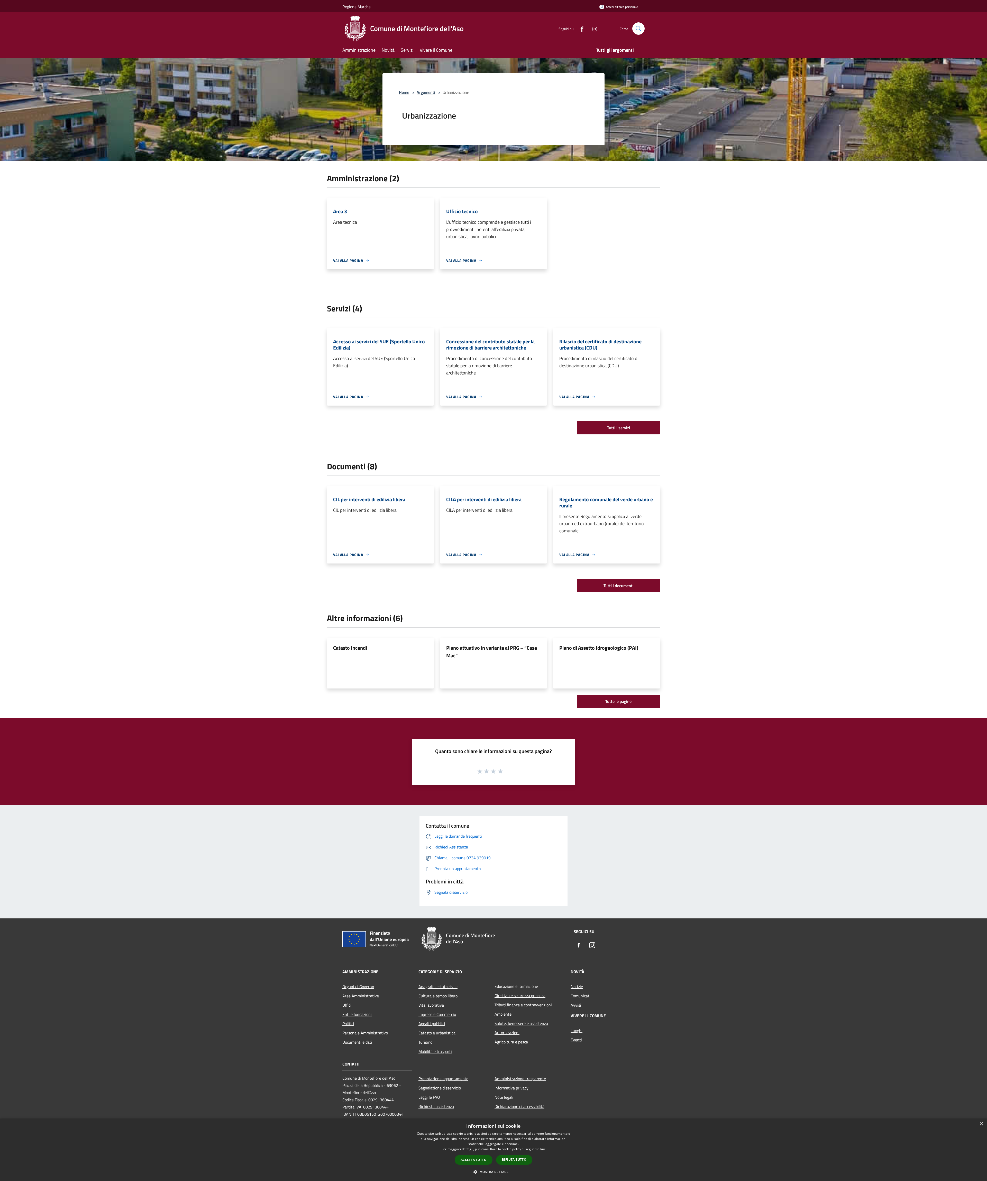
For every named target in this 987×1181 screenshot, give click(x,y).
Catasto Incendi (350, 648)
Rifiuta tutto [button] (514, 1159)
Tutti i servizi (618, 428)
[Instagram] (593, 28)
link (542, 1149)
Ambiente (503, 1014)
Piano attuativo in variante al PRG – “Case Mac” (491, 651)
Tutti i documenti (619, 586)
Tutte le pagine (618, 701)
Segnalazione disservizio (439, 1088)
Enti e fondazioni (357, 1014)
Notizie (577, 986)
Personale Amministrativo (365, 1033)
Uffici (346, 1005)
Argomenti (426, 92)
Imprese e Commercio (437, 1014)
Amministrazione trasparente (520, 1079)
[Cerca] (638, 28)
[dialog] (493, 1150)
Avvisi (576, 1005)
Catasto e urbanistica (436, 1033)
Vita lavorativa (431, 1005)
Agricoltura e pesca (511, 1042)
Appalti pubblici (431, 1024)
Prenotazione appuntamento (443, 1079)
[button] (493, 1172)
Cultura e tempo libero (438, 996)
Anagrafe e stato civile (438, 986)
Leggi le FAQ (429, 1097)
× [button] (981, 1124)
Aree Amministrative (360, 996)
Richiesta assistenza (436, 1106)
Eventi (576, 1040)
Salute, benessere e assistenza (521, 1023)
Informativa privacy (511, 1088)
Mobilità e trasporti (435, 1051)
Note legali (504, 1097)
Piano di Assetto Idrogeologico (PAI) (598, 648)
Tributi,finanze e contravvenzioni (523, 1005)
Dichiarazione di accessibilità (519, 1106)
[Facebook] (580, 28)
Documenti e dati (357, 1042)
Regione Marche (356, 7)
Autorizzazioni (507, 1033)
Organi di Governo (358, 986)
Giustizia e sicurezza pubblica (520, 995)
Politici (348, 1024)
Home (404, 92)
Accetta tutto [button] (474, 1160)
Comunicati (580, 996)
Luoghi (576, 1030)
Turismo (425, 1042)
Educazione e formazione (516, 986)
